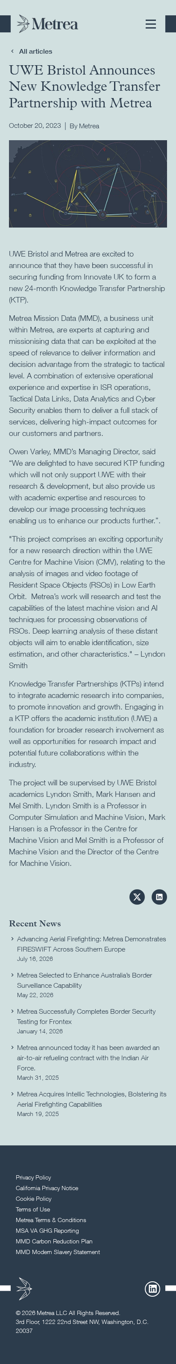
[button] (150, 24)
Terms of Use (33, 1209)
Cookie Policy (33, 1198)
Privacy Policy (33, 1177)
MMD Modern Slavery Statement (58, 1251)
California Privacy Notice (47, 1187)
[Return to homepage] (47, 23)
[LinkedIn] (152, 1289)
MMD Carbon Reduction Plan (54, 1241)
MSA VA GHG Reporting (47, 1230)
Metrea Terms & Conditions (51, 1219)
